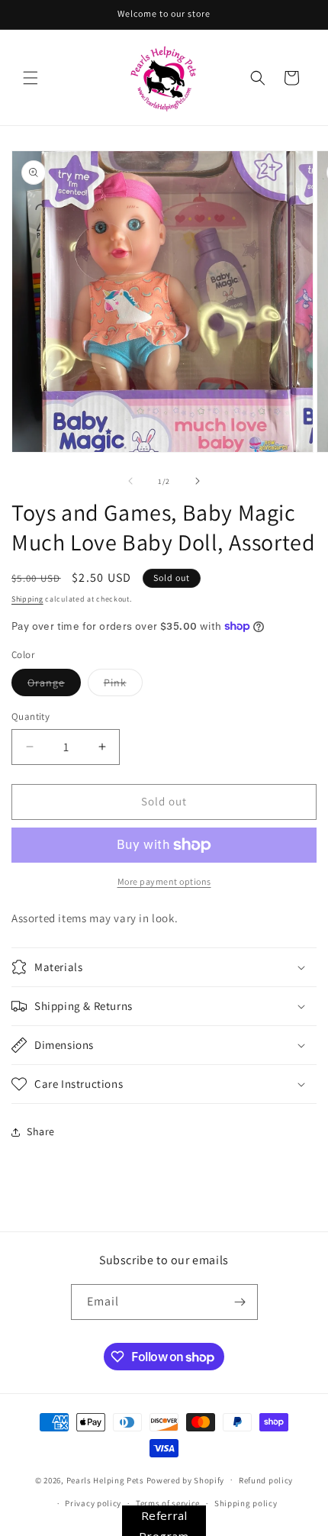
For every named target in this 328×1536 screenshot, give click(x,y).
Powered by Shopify (185, 1479)
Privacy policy (93, 1503)
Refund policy (266, 1480)
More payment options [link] (164, 881)
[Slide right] (197, 481)
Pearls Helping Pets (105, 1479)
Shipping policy (246, 1503)
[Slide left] (130, 481)
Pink (123, 685)
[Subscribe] (240, 1302)
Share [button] (41, 1131)
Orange (54, 685)
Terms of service (168, 1503)
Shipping (27, 599)
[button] (30, 78)
